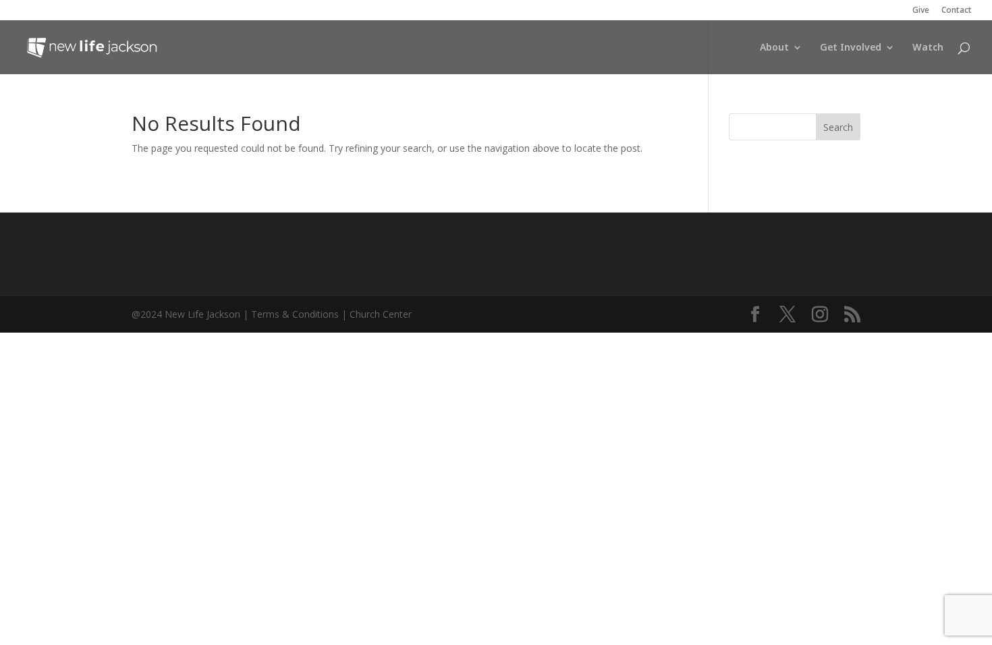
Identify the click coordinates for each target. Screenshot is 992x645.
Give (920, 11)
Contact (956, 11)
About (774, 48)
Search (838, 127)
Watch (927, 48)
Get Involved (850, 48)
